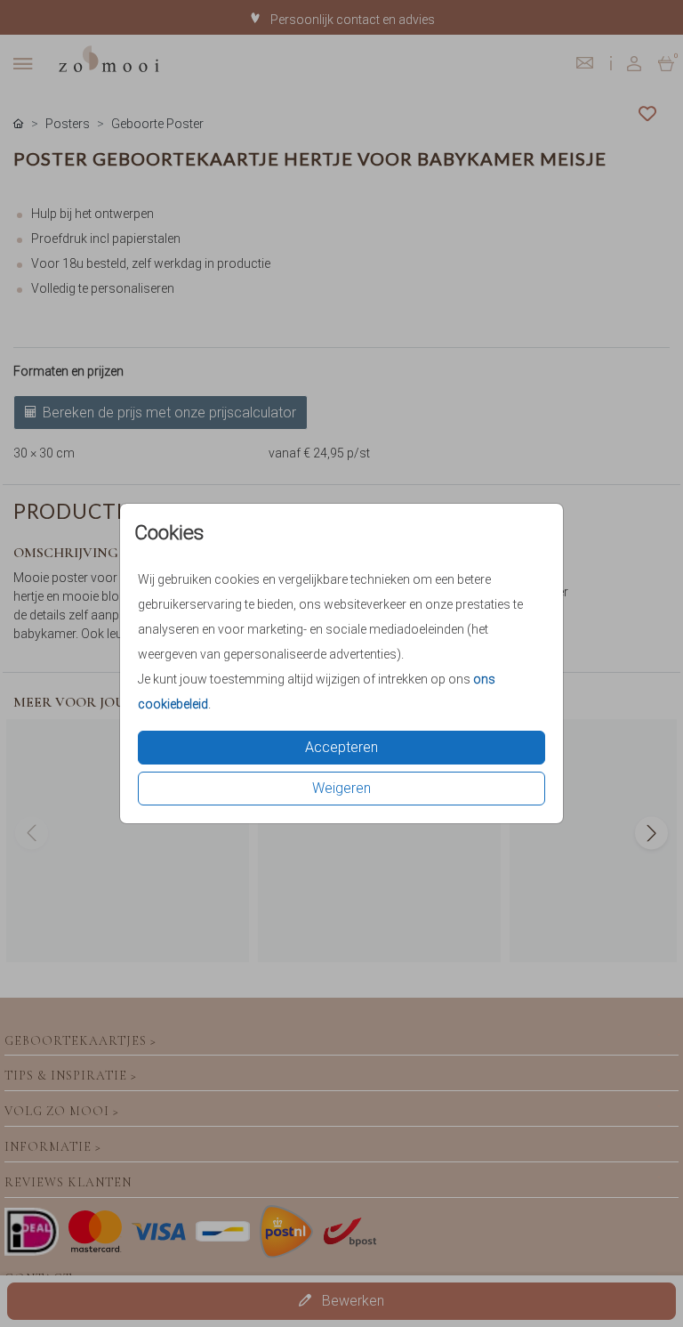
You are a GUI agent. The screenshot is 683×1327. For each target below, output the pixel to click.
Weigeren (341, 788)
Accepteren (341, 747)
